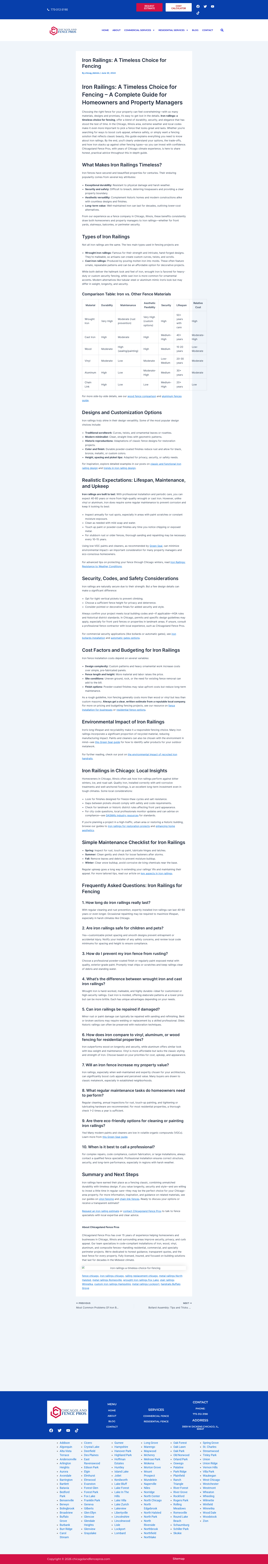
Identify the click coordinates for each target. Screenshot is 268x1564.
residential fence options (130, 709)
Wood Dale (209, 1512)
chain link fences (129, 1198)
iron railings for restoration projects (129, 826)
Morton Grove (152, 1467)
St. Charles (209, 1446)
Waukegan (209, 1475)
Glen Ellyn (90, 1512)
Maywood (150, 1451)
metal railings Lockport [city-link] (145, 1284)
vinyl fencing (106, 1198)
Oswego (178, 1463)
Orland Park (180, 1459)
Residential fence (156, 1421)
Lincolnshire (121, 1516)
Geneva (89, 1504)
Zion (205, 1520)
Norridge (149, 1492)
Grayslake (90, 1533)
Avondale (65, 1475)
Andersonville (68, 1459)
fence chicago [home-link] (90, 1275)
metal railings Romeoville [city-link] (107, 1280)
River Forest (180, 1487)
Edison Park (91, 1467)
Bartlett (64, 1483)
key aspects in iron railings (156, 873)
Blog (195, 30)
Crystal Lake (91, 1446)
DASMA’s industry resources (122, 815)
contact (112, 1426)
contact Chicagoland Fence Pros (142, 1211)
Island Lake (121, 1471)
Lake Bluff (120, 1483)
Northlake (150, 1537)
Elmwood (90, 1479)
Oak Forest (180, 1442)
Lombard (120, 1533)
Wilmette (208, 1500)
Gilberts (89, 1508)
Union (206, 1459)
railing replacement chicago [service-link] (141, 1275)
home (112, 1410)
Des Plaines (91, 1455)
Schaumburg (181, 1525)
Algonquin (66, 1446)
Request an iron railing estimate (100, 1211)
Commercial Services (137, 30)
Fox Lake (89, 1496)
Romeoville (180, 1512)
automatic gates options (125, 637)
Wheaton (208, 1492)
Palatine (178, 1467)
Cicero (88, 1442)
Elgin (87, 1471)
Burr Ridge (66, 1529)
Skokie (177, 1533)
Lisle (117, 1525)
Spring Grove (211, 1442)
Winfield (208, 1504)
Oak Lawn (179, 1446)
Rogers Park (180, 1500)
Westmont (209, 1487)
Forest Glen (91, 1487)
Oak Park (178, 1451)
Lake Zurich (121, 1504)
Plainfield (179, 1475)
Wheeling (208, 1496)
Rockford (178, 1496)
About (116, 30)
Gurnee (118, 1442)
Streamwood (211, 1451)
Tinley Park (210, 1455)
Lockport (119, 1529)
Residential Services (172, 30)
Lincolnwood (122, 1520)
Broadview (66, 1512)
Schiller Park (181, 1529)
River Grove (180, 1492)
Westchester (211, 1483)
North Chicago (153, 1500)
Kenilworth (121, 1479)
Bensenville (67, 1500)
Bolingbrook (67, 1508)
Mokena (149, 1463)
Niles (147, 1487)
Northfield (150, 1533)
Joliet (117, 1475)
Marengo (149, 1446)
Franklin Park (92, 1500)
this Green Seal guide (107, 742)
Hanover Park (122, 1451)
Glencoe (89, 1516)
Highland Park (123, 1455)
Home (105, 30)
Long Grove (151, 1442)
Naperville (150, 1483)
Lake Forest (121, 1487)
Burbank (65, 1525)
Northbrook (151, 1529)
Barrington (66, 1479)
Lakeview (120, 1508)
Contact (207, 30)
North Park (150, 1516)
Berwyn (64, 1504)
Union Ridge (210, 1463)
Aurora (64, 1471)
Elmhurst (89, 1475)
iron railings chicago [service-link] (112, 1275)
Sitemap (179, 1558)
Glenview (89, 1529)
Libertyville (121, 1512)
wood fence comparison (141, 396)
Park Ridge (180, 1471)
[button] (222, 30)
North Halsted (152, 1512)
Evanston (90, 1483)
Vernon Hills (210, 1467)
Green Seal (156, 545)
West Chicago (211, 1479)
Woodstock (210, 1516)
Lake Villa (120, 1500)
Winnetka (208, 1508)
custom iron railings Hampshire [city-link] (112, 1284)
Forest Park (91, 1492)
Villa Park (208, 1471)
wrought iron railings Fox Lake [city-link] (141, 1280)
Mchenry (149, 1455)
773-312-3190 (200, 1413)
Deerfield (89, 1451)
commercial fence (156, 1416)
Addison (65, 1442)
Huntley (119, 1467)
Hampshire (121, 1446)
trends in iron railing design (120, 468)
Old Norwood (181, 1455)
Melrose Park (152, 1459)
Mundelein (150, 1479)
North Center (152, 1496)
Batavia (64, 1487)
